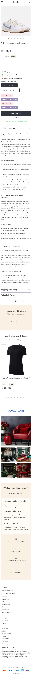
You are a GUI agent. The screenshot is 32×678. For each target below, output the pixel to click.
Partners (4, 636)
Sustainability (5, 638)
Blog (3, 616)
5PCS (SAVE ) (7, 103)
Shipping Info (5, 599)
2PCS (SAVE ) (7, 95)
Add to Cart (16, 114)
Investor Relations (7, 633)
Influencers (5, 628)
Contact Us (5, 596)
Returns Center (6, 604)
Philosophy (5, 641)
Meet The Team (6, 621)
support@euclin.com (7, 590)
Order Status (5, 609)
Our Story (4, 618)
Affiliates (4, 631)
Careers (4, 623)
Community (5, 643)
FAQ (3, 601)
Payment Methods (7, 607)
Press (3, 626)
